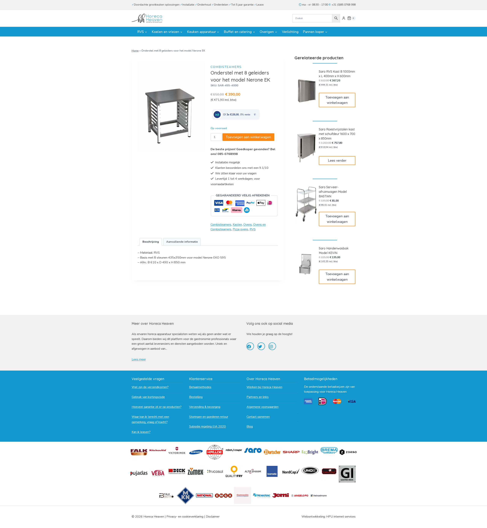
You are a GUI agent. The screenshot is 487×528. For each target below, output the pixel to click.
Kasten (237, 224)
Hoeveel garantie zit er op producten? (156, 407)
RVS (253, 229)
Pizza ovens (240, 229)
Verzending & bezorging (204, 407)
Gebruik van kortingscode (148, 397)
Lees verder (337, 160)
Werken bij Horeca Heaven (264, 387)
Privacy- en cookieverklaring (184, 517)
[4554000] (171, 106)
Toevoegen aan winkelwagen (248, 137)
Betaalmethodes (200, 387)
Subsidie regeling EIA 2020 (207, 426)
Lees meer (139, 359)
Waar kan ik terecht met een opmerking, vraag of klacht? (150, 419)
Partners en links (258, 397)
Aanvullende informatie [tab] (182, 242)
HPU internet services (341, 517)
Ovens (247, 224)
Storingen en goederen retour (208, 417)
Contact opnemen (258, 417)
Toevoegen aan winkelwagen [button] (337, 100)
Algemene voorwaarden (263, 407)
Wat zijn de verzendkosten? (150, 387)
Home (135, 50)
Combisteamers (226, 67)
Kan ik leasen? (141, 432)
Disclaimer (213, 517)
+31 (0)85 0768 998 (343, 4)
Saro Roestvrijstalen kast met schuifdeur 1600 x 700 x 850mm (337, 133)
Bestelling (196, 397)
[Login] (343, 18)
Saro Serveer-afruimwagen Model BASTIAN (333, 191)
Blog (250, 426)
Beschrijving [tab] (150, 242)
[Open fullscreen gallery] (201, 147)
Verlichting (290, 31)
